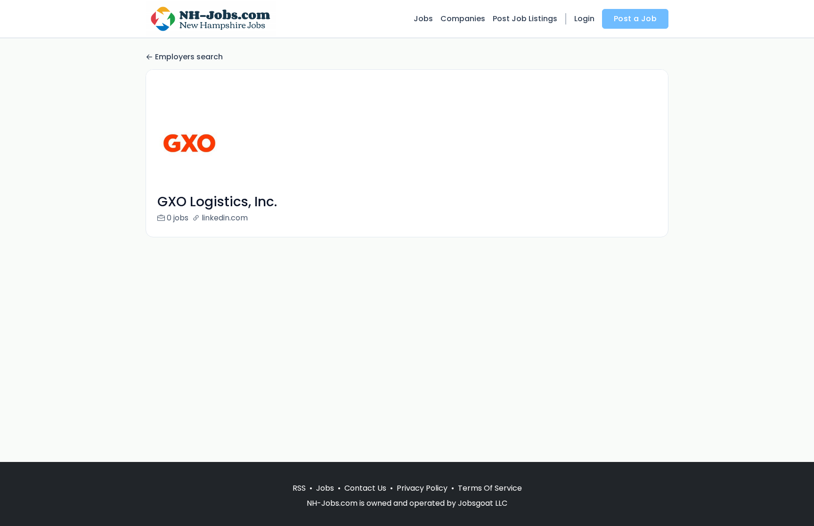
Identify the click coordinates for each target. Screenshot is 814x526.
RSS (299, 488)
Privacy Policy (422, 488)
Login (584, 18)
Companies (462, 18)
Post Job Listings (525, 18)
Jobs (423, 18)
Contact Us (365, 488)
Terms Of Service (490, 488)
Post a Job (635, 18)
